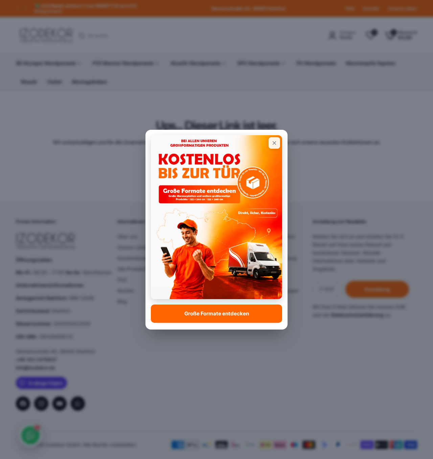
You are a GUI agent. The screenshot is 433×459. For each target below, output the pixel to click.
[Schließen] (274, 143)
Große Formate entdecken (216, 313)
